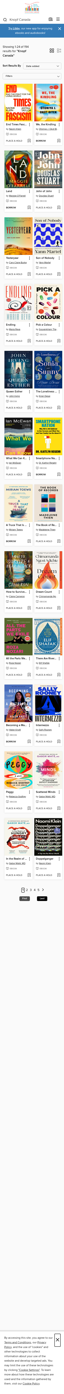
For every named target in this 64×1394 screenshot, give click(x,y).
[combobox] (24, 19)
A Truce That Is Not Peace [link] (17, 525)
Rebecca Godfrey (17, 796)
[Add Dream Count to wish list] (59, 608)
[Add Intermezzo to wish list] (59, 742)
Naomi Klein (15, 129)
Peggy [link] (10, 792)
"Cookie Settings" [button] (29, 1370)
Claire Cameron (17, 596)
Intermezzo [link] (42, 725)
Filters (9, 76)
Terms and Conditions (17, 1342)
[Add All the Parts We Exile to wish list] (29, 675)
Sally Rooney (45, 729)
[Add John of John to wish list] (59, 208)
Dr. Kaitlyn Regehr (48, 463)
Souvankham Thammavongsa (49, 329)
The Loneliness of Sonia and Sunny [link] (46, 391)
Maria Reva (14, 329)
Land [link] (9, 191)
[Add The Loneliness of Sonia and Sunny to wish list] (59, 408)
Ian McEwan (15, 463)
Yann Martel (45, 262)
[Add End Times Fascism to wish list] (29, 141)
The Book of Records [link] (46, 525)
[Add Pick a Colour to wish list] (59, 341)
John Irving (14, 396)
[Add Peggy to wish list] (29, 808)
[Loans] (50, 20)
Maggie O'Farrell (17, 195)
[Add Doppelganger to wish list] (59, 875)
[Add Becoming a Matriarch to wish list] (29, 742)
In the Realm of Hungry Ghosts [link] (17, 859)
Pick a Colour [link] (44, 325)
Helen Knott (15, 729)
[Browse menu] (58, 19)
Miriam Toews (16, 529)
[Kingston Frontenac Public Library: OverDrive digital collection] (32, 7)
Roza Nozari (15, 663)
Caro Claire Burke (18, 262)
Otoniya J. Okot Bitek (49, 129)
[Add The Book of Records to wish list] (59, 541)
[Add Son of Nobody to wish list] (59, 274)
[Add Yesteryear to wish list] (29, 274)
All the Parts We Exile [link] (17, 658)
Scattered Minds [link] (45, 792)
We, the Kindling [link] (46, 124)
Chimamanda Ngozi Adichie (49, 596)
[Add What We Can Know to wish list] (29, 474)
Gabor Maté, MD (47, 796)
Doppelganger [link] (44, 859)
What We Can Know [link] (17, 458)
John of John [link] (44, 191)
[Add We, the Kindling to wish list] (59, 141)
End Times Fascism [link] (17, 124)
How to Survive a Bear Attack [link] (17, 592)
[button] (52, 52)
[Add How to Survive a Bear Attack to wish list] (29, 608)
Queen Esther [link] (14, 391)
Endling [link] (10, 325)
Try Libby (14, 28)
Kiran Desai (44, 396)
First (24, 898)
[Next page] (43, 890)
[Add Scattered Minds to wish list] (59, 808)
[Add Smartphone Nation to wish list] (59, 474)
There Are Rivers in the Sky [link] (46, 658)
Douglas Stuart (46, 195)
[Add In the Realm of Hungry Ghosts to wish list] (29, 875)
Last (42, 898)
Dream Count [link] (44, 592)
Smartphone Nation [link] (46, 458)
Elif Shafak (44, 663)
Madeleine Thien (47, 529)
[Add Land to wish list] (29, 208)
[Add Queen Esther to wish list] (29, 408)
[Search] (5, 19)
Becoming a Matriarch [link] (17, 725)
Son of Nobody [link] (45, 258)
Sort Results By (12, 65)
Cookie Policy (31, 1383)
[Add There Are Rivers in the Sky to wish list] (59, 675)
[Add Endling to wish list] (29, 341)
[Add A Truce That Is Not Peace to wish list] (29, 541)
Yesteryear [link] (12, 258)
